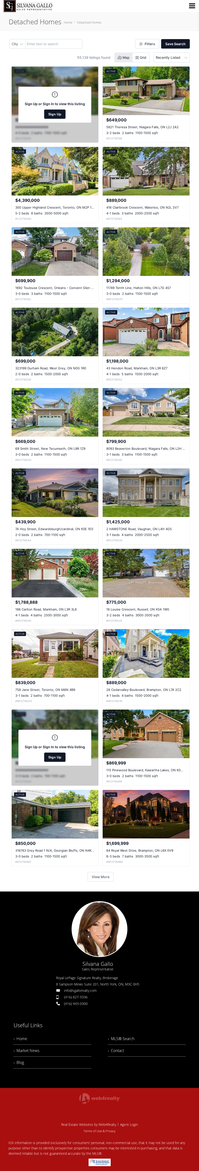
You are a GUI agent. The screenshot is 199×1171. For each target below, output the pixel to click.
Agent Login (129, 1124)
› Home (20, 1038)
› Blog (19, 1062)
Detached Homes (89, 22)
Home (68, 22)
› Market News (26, 1050)
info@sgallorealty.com (80, 990)
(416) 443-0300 (76, 1003)
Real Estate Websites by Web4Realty (88, 1124)
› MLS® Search (121, 1038)
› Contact (116, 1050)
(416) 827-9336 (76, 997)
